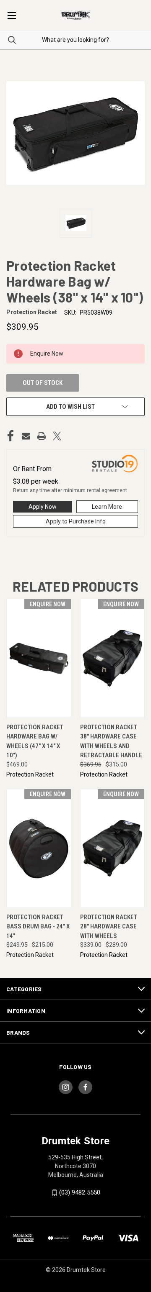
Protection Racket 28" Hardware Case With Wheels (108, 926)
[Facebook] (10, 436)
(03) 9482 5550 (79, 1192)
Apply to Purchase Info (76, 521)
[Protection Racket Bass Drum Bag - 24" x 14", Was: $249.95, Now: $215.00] (39, 848)
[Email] (26, 436)
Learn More (107, 506)
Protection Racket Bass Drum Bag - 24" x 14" (38, 926)
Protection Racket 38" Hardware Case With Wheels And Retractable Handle (111, 741)
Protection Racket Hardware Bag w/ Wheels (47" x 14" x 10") (34, 741)
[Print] (41, 436)
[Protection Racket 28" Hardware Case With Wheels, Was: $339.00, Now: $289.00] (112, 848)
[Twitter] (57, 436)
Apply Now (43, 506)
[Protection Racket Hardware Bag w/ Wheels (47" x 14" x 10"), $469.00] (39, 658)
